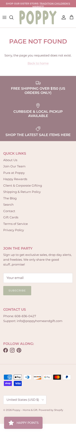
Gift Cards (10, 217)
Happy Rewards (15, 179)
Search (8, 204)
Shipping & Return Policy (22, 192)
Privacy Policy (13, 230)
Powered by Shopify (51, 409)
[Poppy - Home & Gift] (38, 17)
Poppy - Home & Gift (24, 409)
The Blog (10, 198)
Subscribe (17, 290)
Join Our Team (14, 166)
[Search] (13, 17)
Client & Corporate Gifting (22, 185)
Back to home (38, 63)
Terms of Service (15, 224)
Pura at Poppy (14, 173)
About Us (10, 160)
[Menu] (4, 17)
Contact (9, 211)
